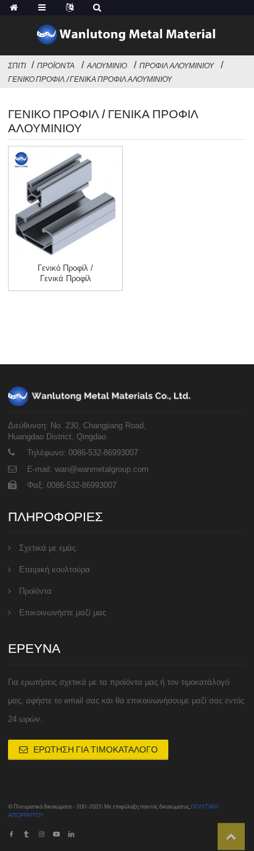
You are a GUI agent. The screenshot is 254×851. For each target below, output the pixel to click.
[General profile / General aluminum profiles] (65, 203)
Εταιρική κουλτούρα (54, 569)
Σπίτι (17, 65)
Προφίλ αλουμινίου (176, 65)
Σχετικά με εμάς (47, 548)
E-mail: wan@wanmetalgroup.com (88, 469)
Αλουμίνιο (107, 65)
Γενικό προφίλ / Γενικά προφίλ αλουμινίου (90, 79)
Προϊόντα (56, 65)
